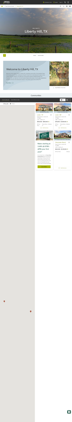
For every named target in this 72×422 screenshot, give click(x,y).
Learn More (44, 167)
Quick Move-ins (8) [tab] (15, 99)
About (34, 55)
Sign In (61, 2)
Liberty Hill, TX (20, 6)
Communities (41, 55)
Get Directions (45, 127)
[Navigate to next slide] (51, 108)
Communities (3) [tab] (5, 99)
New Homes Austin (10, 6)
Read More (8, 83)
